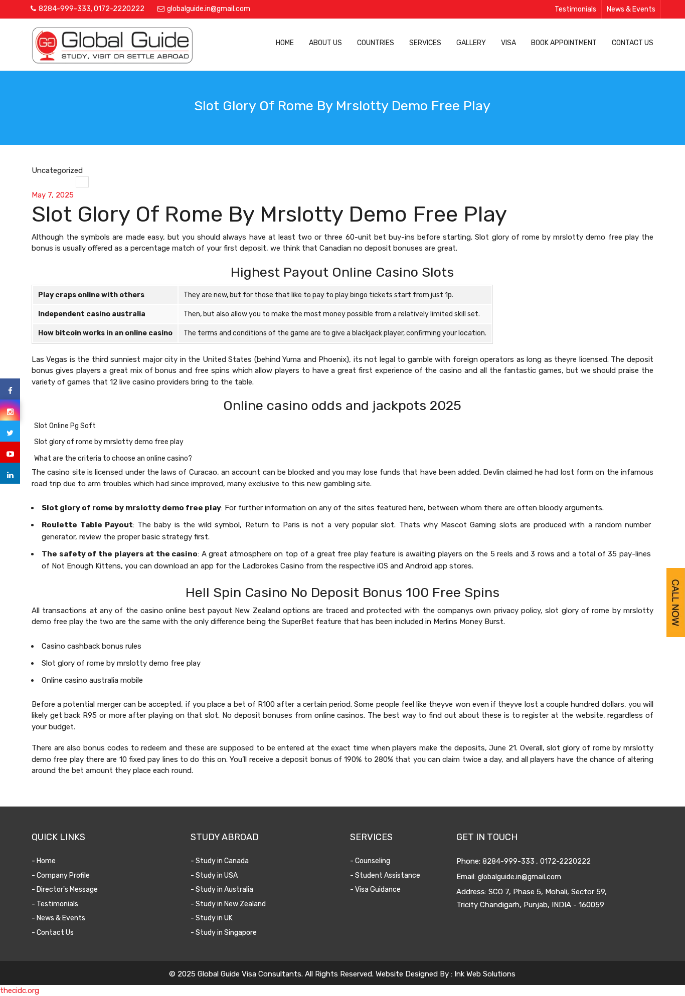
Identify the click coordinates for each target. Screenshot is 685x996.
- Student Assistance (385, 875)
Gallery (471, 43)
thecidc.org (19, 990)
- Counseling (370, 861)
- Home (44, 861)
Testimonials (575, 9)
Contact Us (632, 43)
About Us (325, 43)
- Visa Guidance (375, 889)
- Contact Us (53, 932)
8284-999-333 (65, 9)
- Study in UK (212, 918)
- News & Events (58, 918)
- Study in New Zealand (228, 904)
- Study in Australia (222, 889)
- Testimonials (55, 904)
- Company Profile (61, 875)
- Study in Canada (220, 861)
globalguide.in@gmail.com (208, 9)
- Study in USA (214, 875)
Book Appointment (564, 43)
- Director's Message (65, 889)
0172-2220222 (119, 9)
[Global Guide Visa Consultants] (112, 45)
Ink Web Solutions (485, 973)
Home (285, 43)
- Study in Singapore (224, 932)
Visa (508, 43)
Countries (375, 43)
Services (425, 43)
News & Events (631, 9)
